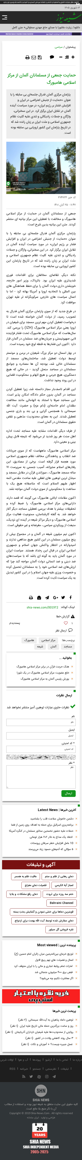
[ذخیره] (40, 57)
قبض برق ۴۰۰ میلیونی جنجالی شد (54, 972)
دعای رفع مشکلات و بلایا (24, 894)
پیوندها (37, 1060)
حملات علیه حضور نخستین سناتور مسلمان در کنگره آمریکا (41, 831)
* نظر (72, 763)
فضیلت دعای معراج (35, 885)
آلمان (53, 646)
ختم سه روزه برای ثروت (59, 894)
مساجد (68, 646)
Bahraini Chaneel (61, 903)
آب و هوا (23, 1060)
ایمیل (72, 730)
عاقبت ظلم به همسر (26, 876)
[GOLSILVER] (41, 996)
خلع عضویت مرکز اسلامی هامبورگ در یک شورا (43, 673)
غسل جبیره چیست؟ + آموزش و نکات (47, 1044)
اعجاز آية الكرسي (64, 885)
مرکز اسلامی (48, 640)
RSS (12, 1069)
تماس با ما (62, 1060)
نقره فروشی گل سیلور (61, 929)
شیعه (40, 646)
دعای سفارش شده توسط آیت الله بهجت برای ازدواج (44, 920)
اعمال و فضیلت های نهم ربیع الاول (54, 960)
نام (73, 716)
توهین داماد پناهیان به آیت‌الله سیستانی (45, 1020)
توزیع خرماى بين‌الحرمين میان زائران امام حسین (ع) (43, 954)
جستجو (37, 1069)
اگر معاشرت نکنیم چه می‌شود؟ (56, 978)
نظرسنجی (50, 1069)
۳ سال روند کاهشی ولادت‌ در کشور (49, 1038)
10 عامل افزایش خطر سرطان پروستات (51, 843)
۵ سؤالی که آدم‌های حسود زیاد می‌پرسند (50, 849)
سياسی (59, 47)
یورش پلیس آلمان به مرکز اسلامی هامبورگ (45, 679)
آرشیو (48, 1060)
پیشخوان (71, 47)
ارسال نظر (61, 630)
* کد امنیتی (68, 743)
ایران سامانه (33, 1118)
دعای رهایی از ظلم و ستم (59, 876)
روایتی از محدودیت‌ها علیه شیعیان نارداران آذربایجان (39, 1032)
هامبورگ (29, 640)
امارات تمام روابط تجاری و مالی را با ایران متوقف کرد (43, 966)
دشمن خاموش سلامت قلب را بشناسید (51, 819)
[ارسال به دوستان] (34, 57)
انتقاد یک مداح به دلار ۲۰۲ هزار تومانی (51, 837)
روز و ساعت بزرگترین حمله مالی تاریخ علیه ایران (41, 1026)
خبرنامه (24, 1069)
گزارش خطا (62, 616)
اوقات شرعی (6, 1060)
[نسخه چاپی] (27, 57)
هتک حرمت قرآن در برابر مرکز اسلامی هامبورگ (42, 666)
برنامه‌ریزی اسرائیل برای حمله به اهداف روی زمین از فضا (42, 825)
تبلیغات (65, 1069)
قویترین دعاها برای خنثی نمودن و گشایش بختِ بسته (43, 912)
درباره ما (77, 1060)
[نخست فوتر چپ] (41, 1138)
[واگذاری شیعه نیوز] (41, 33)
